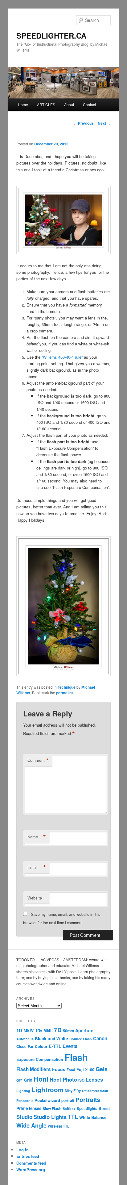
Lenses (94, 1079)
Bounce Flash (80, 1039)
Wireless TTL (58, 1126)
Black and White (51, 1038)
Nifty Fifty (73, 1090)
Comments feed (31, 1163)
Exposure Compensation (39, 1059)
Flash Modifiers (33, 1069)
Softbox (69, 1108)
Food (71, 1069)
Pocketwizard (47, 1100)
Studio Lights (50, 1116)
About (69, 104)
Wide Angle (31, 1125)
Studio (24, 1116)
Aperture (84, 1030)
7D (58, 1029)
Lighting (23, 1090)
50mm (68, 1030)
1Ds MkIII (44, 1030)
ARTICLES (46, 104)
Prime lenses (28, 1108)
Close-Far (25, 1046)
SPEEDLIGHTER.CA (51, 35)
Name (36, 837)
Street (104, 1108)
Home (23, 104)
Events (70, 1046)
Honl (41, 1079)
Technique (67, 687)
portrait (67, 1100)
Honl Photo (63, 1079)
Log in (22, 1150)
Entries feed (27, 1156)
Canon (100, 1038)
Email (36, 867)
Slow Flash (52, 1108)
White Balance (92, 1117)
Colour (41, 1046)
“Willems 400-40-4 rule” (62, 357)
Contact (89, 104)
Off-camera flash (95, 1090)
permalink (65, 692)
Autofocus (25, 1039)
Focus (58, 1069)
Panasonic (24, 1100)
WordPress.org (30, 1169)
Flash (76, 1057)
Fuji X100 (85, 1069)
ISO (81, 1080)
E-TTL (55, 1046)
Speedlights (87, 1108)
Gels (102, 1069)
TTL (73, 1116)
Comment (38, 760)
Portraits (88, 1099)
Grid (28, 1080)
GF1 (19, 1080)
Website (34, 898)
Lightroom (47, 1089)
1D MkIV (25, 1030)
